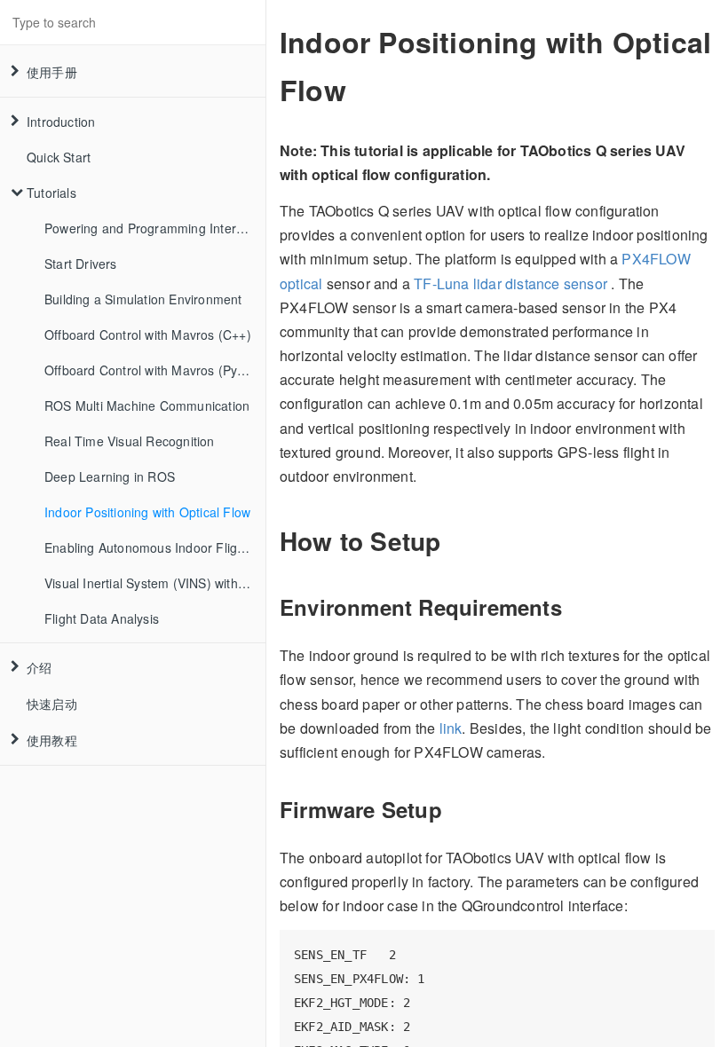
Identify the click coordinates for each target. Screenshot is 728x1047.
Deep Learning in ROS (109, 476)
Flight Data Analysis (101, 618)
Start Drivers (80, 263)
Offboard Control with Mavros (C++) (147, 334)
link (451, 728)
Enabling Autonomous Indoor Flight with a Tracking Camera (154, 547)
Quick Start (59, 157)
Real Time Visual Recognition (129, 441)
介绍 (39, 667)
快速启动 (52, 703)
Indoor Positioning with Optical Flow (147, 512)
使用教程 (52, 740)
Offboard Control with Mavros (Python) (154, 370)
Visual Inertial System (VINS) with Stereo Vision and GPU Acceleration (154, 583)
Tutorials (51, 192)
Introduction (61, 121)
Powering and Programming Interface (152, 228)
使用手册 (52, 72)
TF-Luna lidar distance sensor (510, 283)
